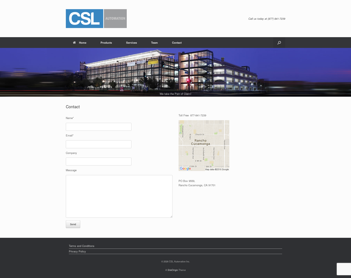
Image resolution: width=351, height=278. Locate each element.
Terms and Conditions (81, 246)
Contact (177, 42)
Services (131, 42)
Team (154, 42)
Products (106, 42)
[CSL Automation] (96, 18)
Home (82, 42)
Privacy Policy (77, 251)
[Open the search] (279, 42)
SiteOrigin (173, 270)
